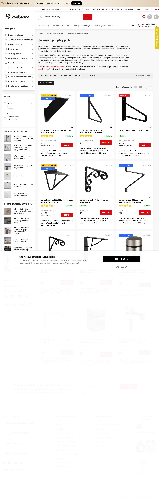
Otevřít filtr (46, 83)
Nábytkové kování (16, 35)
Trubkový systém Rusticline (20, 40)
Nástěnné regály (15, 44)
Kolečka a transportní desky (20, 77)
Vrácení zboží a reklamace (122, 9)
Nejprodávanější (48, 76)
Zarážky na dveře (15, 53)
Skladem (19, 103)
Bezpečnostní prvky (16, 81)
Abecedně (92, 76)
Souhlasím (121, 259)
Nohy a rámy (13, 49)
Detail (66, 145)
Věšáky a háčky (15, 67)
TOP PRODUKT (19, 119)
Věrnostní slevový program (53, 9)
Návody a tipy (74, 9)
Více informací (72, 263)
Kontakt (148, 9)
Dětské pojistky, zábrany (18, 86)
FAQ (139, 9)
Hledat (88, 17)
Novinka (19, 109)
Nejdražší (79, 76)
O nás (86, 9)
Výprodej (19, 114)
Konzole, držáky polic (17, 72)
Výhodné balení (19, 117)
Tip (19, 111)
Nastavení (121, 266)
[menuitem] (44, 25)
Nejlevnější (66, 76)
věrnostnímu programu (55, 66)
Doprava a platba (100, 9)
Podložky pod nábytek (18, 58)
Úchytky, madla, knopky (18, 63)
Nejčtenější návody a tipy (18, 204)
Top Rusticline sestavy (16, 131)
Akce (19, 106)
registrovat (42, 69)
